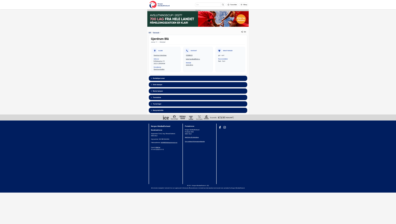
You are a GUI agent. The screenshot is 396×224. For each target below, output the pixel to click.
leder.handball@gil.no (193, 59)
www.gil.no (189, 65)
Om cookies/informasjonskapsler (195, 141)
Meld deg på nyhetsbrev (192, 137)
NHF (150, 32)
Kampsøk (156, 32)
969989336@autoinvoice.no (169, 142)
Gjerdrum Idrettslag (160, 55)
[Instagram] (224, 127)
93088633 (189, 55)
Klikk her (157, 147)
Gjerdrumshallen (159, 69)
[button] (223, 5)
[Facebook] (220, 127)
